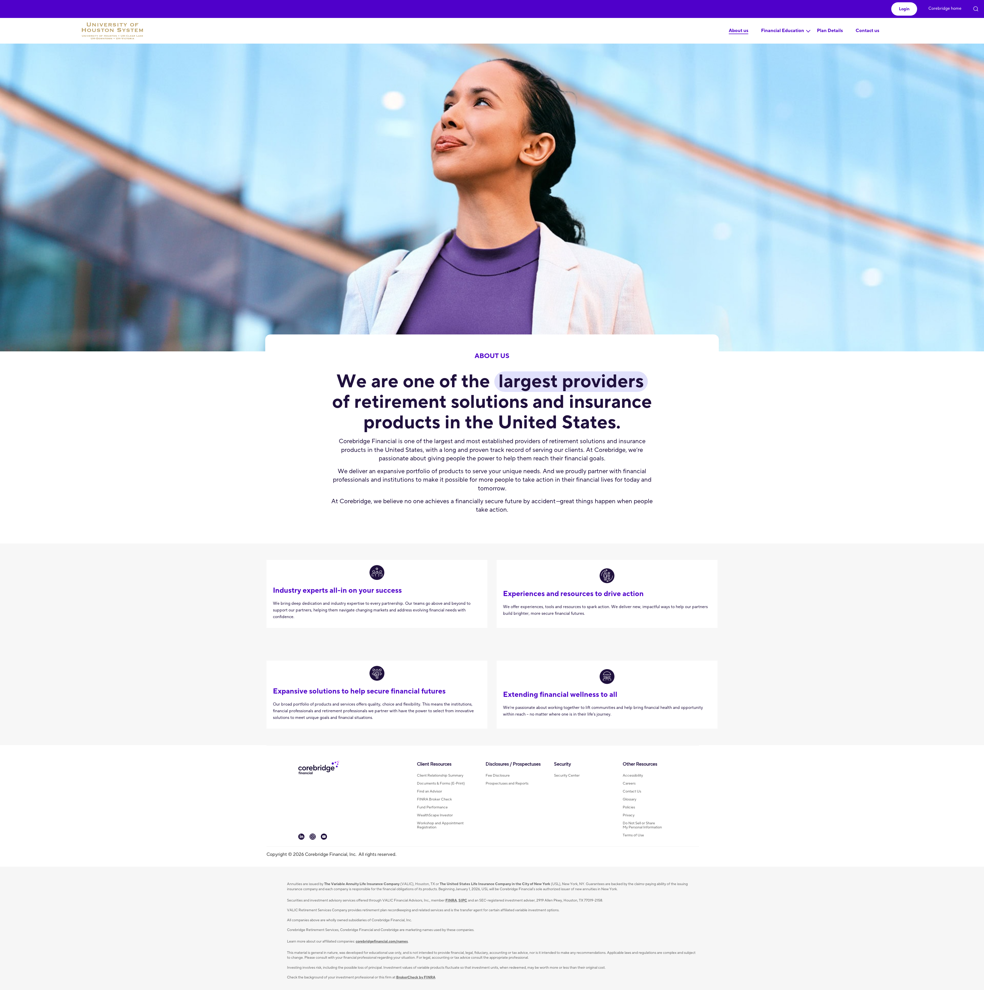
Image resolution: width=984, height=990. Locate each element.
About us (738, 31)
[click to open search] (976, 7)
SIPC (462, 900)
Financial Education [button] (782, 31)
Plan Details (830, 31)
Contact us (867, 31)
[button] (904, 9)
